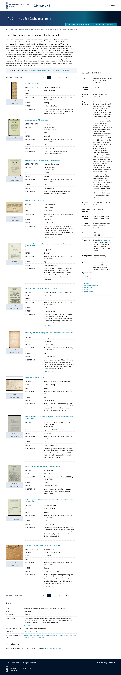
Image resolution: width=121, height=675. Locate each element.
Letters (86, 283)
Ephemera (87, 279)
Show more (47, 237)
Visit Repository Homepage (78, 24)
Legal (86, 281)
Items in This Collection (15, 71)
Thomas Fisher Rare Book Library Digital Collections (26, 29)
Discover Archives (104, 240)
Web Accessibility (101, 663)
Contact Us (111, 663)
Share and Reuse (53, 71)
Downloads (65, 71)
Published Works (89, 291)
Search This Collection (38, 71)
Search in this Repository (104, 24)
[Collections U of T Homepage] (6, 29)
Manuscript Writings (91, 285)
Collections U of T (16, 663)
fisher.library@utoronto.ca (52, 649)
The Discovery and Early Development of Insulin (61, 29)
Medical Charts (89, 287)
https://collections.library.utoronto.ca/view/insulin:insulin (43, 632)
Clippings (87, 277)
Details (27, 71)
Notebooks (87, 289)
